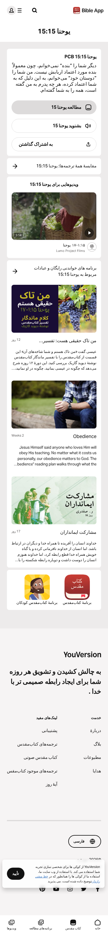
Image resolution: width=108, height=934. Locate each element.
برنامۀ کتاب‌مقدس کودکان (37, 602)
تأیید (15, 873)
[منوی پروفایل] (15, 10)
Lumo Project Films (70, 251)
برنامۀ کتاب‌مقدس (77, 602)
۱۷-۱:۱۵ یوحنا (69, 244)
